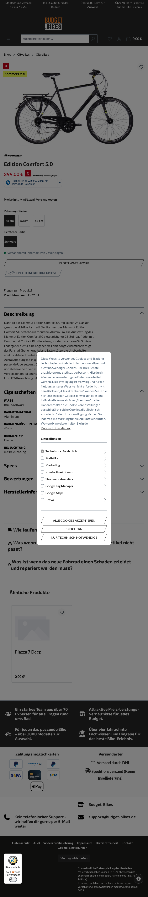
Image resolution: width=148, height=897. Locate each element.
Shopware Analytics (59, 479)
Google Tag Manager (59, 486)
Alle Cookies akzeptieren (74, 520)
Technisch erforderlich (61, 451)
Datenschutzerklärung (56, 428)
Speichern (74, 529)
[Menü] (19, 856)
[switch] (13, 879)
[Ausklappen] (105, 451)
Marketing (52, 465)
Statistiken (52, 458)
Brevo (49, 500)
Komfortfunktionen (58, 472)
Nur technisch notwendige (74, 537)
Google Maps (54, 493)
